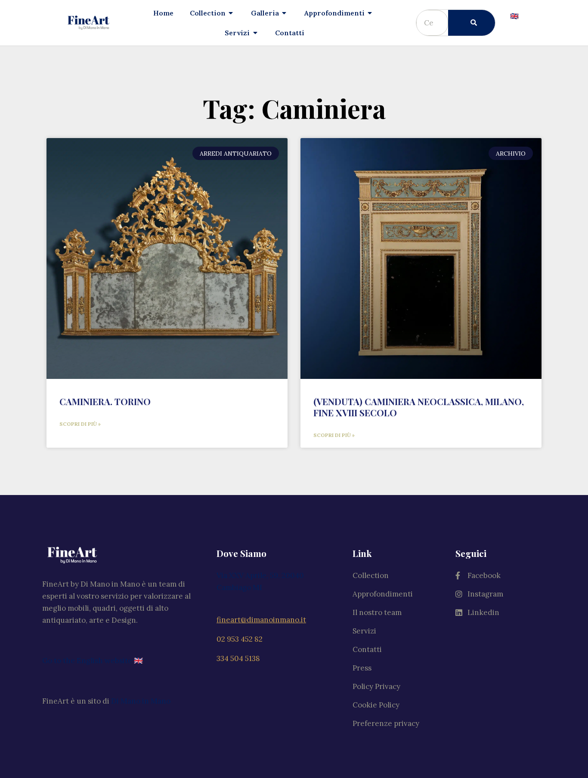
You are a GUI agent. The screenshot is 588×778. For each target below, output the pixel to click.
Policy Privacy (376, 686)
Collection (371, 575)
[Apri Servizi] (255, 33)
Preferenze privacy (386, 723)
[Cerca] (471, 23)
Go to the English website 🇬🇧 (92, 660)
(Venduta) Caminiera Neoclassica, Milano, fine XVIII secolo (418, 406)
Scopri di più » (80, 424)
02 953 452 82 (240, 639)
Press (362, 668)
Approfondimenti (383, 594)
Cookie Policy (376, 705)
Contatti (367, 649)
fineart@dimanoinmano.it (261, 619)
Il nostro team (377, 612)
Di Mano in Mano (140, 701)
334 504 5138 (238, 658)
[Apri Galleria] (284, 13)
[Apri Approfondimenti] (370, 13)
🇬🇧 (514, 16)
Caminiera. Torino (105, 401)
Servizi (364, 631)
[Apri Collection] (231, 13)
